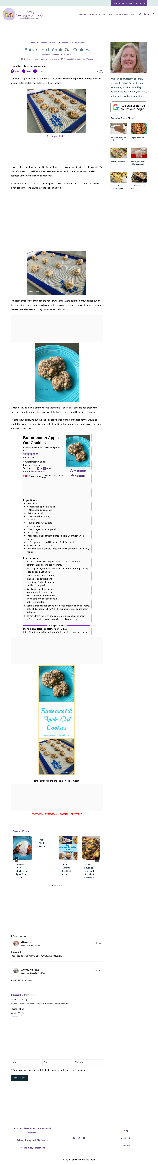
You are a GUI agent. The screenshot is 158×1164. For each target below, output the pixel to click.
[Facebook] (140, 14)
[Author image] (22, 58)
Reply (98, 943)
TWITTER (64, 814)
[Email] (149, 14)
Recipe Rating (17, 1009)
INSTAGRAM (51, 814)
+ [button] (44, 468)
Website (79, 1062)
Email (47, 1062)
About (133, 14)
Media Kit (126, 1138)
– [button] (38, 468)
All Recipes (82, 14)
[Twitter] (79, 1138)
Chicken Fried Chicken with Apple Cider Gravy (22, 871)
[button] (24, 454)
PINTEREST (76, 814)
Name (15, 1062)
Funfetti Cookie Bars (118, 162)
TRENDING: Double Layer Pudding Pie (129, 3)
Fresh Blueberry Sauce (44, 843)
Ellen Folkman (32, 59)
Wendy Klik (27, 969)
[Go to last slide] (16, 859)
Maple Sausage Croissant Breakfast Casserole (89, 871)
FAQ (125, 1130)
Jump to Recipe (57, 136)
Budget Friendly (122, 14)
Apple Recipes (66, 54)
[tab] (52, 885)
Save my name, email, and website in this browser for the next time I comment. (49, 1070)
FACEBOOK (37, 814)
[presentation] (22, 848)
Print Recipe (79, 470)
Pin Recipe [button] (79, 475)
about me (139, 95)
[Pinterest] (145, 14)
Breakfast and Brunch (50, 54)
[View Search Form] (153, 14)
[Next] (97, 859)
